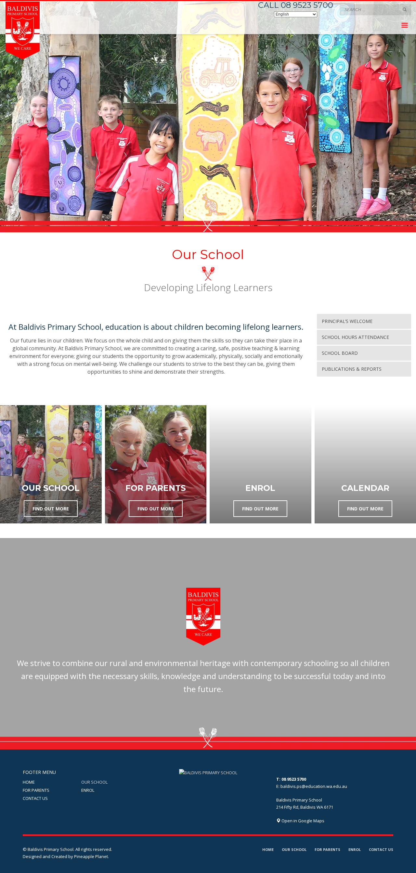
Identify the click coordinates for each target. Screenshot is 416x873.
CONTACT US (35, 798)
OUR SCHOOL (94, 782)
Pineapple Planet (91, 856)
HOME (29, 782)
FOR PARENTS (36, 790)
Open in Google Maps (302, 821)
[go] (404, 9)
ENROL (87, 790)
